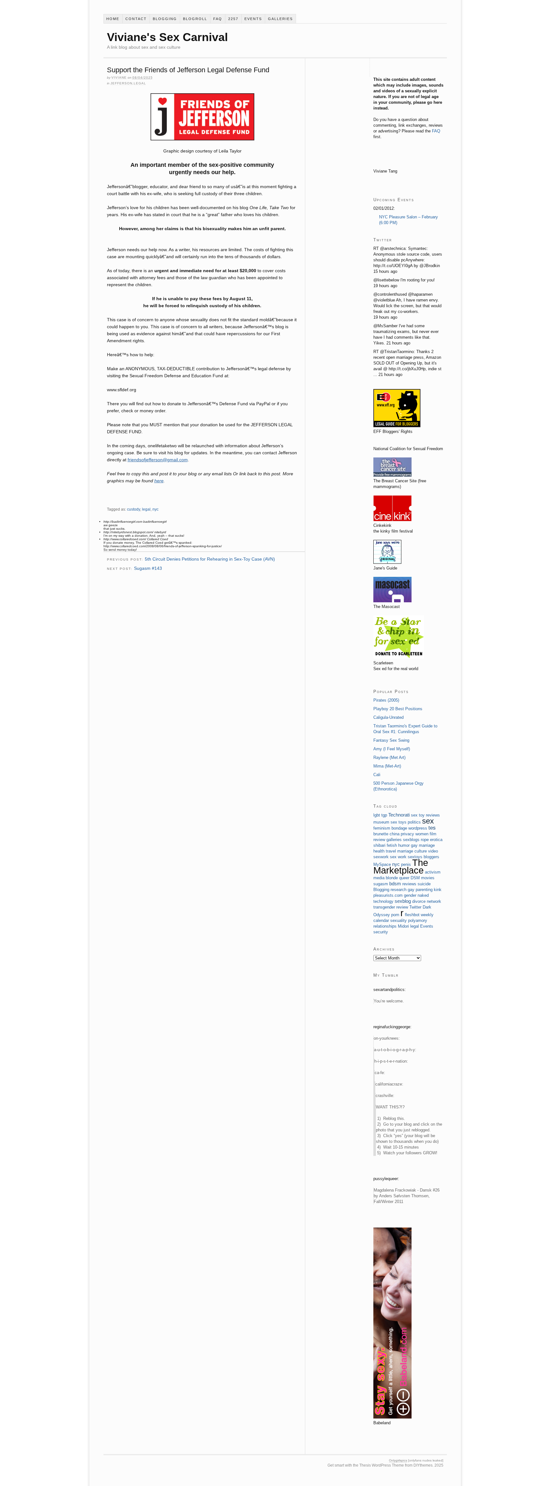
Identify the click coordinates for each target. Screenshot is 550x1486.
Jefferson (121, 83)
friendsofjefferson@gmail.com (158, 459)
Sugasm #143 (148, 568)
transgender (384, 907)
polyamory (417, 920)
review (402, 907)
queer (404, 877)
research (398, 889)
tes (432, 828)
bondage (399, 828)
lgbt (376, 815)
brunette (380, 833)
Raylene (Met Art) (389, 757)
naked (423, 895)
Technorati (399, 814)
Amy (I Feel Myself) (391, 749)
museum (381, 822)
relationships (385, 926)
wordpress (417, 828)
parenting (424, 889)
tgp (384, 815)
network (434, 901)
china (394, 833)
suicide (424, 883)
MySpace (382, 864)
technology (383, 901)
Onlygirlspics (398, 1460)
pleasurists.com (388, 895)
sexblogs (411, 839)
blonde (392, 877)
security (380, 932)
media (378, 877)
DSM (415, 877)
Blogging (165, 19)
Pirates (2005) (386, 700)
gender (410, 895)
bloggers (431, 856)
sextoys (415, 856)
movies (427, 877)
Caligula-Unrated (388, 717)
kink (437, 889)
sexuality (398, 920)
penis (406, 864)
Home (112, 19)
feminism (381, 828)
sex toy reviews (425, 815)
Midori (403, 926)
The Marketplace (400, 866)
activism (433, 872)
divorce (419, 901)
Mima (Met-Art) (387, 766)
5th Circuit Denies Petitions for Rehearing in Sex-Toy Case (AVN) (210, 559)
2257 (233, 19)
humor (404, 845)
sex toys (398, 822)
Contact (136, 19)
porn (395, 914)
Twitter (415, 907)
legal (140, 83)
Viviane (119, 77)
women (421, 833)
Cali (376, 774)
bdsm (395, 883)
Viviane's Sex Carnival (167, 37)
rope (425, 839)
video (433, 851)
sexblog (403, 901)
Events (253, 19)
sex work (398, 856)
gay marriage (423, 845)
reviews (409, 883)
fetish (392, 845)
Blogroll (195, 19)
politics (414, 822)
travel (391, 851)
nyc (155, 509)
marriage (405, 851)
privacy (407, 833)
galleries (280, 19)
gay (411, 889)
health (378, 851)
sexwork (381, 856)
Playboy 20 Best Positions (397, 708)
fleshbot (412, 914)
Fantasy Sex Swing (391, 740)
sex (428, 821)
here (159, 480)
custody (133, 509)
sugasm (380, 883)
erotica (436, 839)
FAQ (217, 19)
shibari (379, 845)
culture (420, 851)
